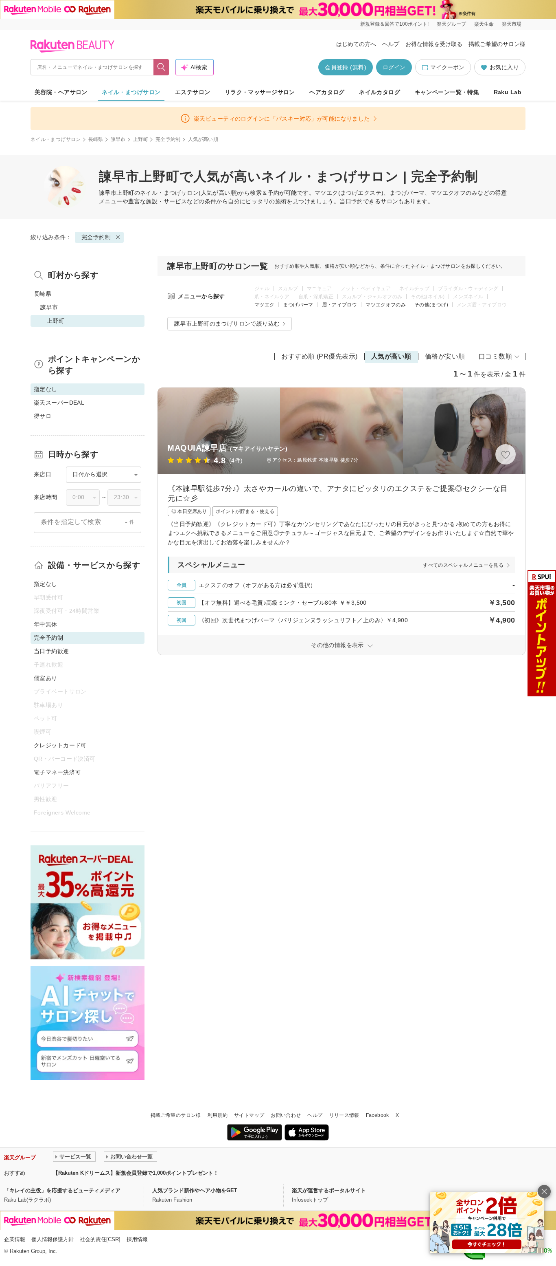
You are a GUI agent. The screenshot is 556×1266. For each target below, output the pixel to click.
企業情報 (14, 1239)
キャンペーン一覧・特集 (447, 92)
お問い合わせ (286, 1115)
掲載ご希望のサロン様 (496, 44)
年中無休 (45, 624)
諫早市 (118, 139)
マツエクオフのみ (386, 305)
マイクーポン (447, 67)
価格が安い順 (445, 356)
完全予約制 (168, 139)
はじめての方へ (356, 44)
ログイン (394, 67)
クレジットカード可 (60, 745)
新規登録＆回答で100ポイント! (394, 24)
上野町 (140, 139)
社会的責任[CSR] (100, 1239)
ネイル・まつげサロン (131, 92)
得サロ (42, 416)
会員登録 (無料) (345, 67)
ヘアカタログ (327, 92)
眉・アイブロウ (339, 305)
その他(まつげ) (431, 305)
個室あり (45, 678)
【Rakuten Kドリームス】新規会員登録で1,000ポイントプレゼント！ (136, 1173)
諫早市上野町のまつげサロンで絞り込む (227, 323)
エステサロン (192, 92)
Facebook (377, 1115)
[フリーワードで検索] (161, 67)
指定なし (45, 584)
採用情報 (137, 1239)
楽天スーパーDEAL (59, 402)
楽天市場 (511, 24)
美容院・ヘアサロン (61, 92)
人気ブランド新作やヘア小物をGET (194, 1190)
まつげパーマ (298, 305)
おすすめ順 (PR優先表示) (319, 356)
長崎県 (95, 139)
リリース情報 (344, 1115)
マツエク (264, 305)
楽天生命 (484, 24)
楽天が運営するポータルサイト (329, 1190)
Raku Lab (507, 92)
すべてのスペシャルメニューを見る (463, 565)
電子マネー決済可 (57, 772)
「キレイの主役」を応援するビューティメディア (62, 1190)
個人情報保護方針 (52, 1239)
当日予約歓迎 (51, 651)
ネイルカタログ (379, 92)
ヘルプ (390, 44)
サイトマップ (249, 1115)
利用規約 (218, 1115)
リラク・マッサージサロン (260, 92)
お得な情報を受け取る (433, 44)
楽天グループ (451, 24)
